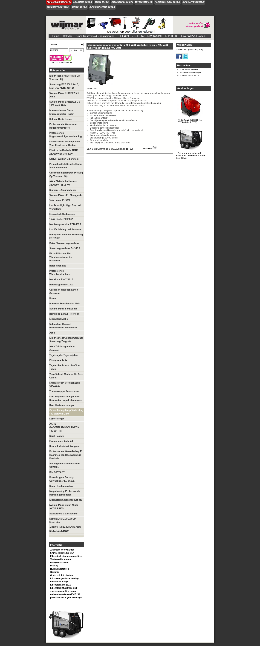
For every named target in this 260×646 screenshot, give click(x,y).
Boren (52, 298)
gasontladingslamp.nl (122, 2)
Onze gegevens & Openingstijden (95, 35)
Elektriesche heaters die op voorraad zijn (64, 77)
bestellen (147, 148)
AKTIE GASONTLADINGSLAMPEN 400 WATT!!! (64, 427)
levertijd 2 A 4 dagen (193, 35)
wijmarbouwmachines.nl (59, 2)
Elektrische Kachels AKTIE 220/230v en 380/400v (64, 152)
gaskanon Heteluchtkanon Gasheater (63, 291)
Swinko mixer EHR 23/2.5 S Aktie (64, 95)
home (55, 35)
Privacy (54, 565)
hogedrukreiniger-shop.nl (167, 2)
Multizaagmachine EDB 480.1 (65, 224)
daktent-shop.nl (79, 7)
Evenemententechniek (61, 441)
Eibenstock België (59, 581)
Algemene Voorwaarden (62, 550)
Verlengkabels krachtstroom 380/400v (64, 465)
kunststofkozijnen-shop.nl (102, 7)
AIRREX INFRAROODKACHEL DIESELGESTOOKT (65, 529)
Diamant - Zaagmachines (62, 190)
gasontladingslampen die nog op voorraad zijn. (66, 174)
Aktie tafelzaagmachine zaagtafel (62, 348)
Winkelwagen (184, 45)
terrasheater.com (144, 2)
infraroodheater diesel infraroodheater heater (61, 112)
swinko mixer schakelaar (63, 308)
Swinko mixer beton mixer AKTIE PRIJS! (63, 507)
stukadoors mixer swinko (63, 513)
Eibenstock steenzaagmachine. (66, 556)
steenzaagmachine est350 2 (64, 248)
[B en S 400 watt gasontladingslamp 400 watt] (101, 86)
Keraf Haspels (56, 436)
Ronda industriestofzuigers (64, 446)
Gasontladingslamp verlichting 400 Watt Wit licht (66, 412)
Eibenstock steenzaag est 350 (65, 500)
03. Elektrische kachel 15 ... (189, 75)
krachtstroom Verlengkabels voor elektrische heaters (64, 143)
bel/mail (67, 35)
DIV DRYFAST (57, 472)
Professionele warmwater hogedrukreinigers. (63, 126)
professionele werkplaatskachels (59, 273)
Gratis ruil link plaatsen (61, 575)
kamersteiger (56, 418)
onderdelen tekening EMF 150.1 (66, 594)
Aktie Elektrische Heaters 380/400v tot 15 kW (63, 183)
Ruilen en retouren (59, 569)
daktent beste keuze (60, 119)
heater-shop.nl (102, 2)
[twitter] (185, 58)
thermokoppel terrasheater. (64, 391)
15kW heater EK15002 (61, 219)
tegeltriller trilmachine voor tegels (64, 367)
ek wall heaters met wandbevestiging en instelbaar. (60, 257)
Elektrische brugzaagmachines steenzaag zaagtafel (66, 340)
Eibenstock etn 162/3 (60, 585)
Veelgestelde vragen (60, 559)
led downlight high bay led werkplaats (65, 207)
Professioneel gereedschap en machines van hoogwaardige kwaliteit (66, 455)
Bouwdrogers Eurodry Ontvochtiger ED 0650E (62, 479)
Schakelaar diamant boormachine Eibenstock (63, 326)
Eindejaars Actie (58, 360)
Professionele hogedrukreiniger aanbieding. (65, 135)
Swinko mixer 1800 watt (62, 553)
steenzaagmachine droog (63, 591)
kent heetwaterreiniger (61, 405)
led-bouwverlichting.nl (193, 2)
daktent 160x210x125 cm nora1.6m (62, 520)
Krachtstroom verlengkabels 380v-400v (64, 384)
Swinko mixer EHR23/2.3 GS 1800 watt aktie (64, 103)
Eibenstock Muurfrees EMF (63, 588)
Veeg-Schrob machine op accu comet (66, 376)
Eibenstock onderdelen (62, 214)
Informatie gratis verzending (64, 578)
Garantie (54, 572)
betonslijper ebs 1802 (61, 284)
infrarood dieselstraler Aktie (64, 303)
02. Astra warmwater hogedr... (190, 72)
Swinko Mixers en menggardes (66, 195)
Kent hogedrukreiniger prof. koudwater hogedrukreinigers (65, 398)
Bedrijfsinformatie (59, 562)
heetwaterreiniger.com (58, 7)
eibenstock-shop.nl (82, 2)
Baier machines (57, 265)
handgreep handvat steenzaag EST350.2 (66, 236)
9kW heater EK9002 (59, 200)
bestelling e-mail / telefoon (64, 313)
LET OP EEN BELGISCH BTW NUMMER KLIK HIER (148, 35)
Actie (52, 332)
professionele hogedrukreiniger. (66, 597)
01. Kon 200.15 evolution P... (189, 70)
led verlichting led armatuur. (65, 229)
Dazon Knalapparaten (61, 486)
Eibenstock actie (58, 319)
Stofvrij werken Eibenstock (64, 159)
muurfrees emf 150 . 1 (61, 279)
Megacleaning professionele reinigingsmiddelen (64, 493)
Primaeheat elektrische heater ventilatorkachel (65, 166)
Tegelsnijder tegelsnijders (63, 355)
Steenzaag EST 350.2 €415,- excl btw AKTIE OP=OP (64, 86)
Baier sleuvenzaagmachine (64, 243)
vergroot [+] (92, 88)
